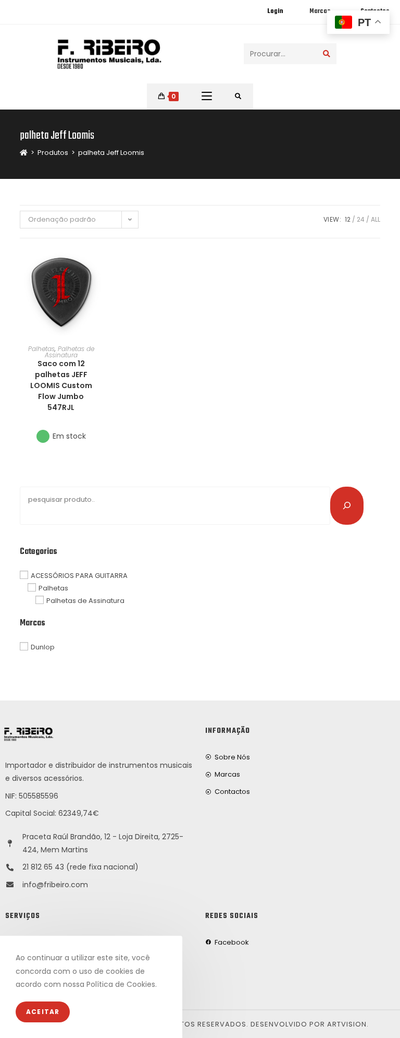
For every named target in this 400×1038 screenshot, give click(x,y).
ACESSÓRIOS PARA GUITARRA (79, 576)
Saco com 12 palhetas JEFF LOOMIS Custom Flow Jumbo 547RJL (61, 385)
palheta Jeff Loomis (111, 153)
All (375, 219)
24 (361, 219)
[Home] (24, 153)
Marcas (319, 11)
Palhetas (41, 348)
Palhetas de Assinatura (69, 351)
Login (275, 11)
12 (348, 219)
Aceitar (42, 1011)
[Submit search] (326, 53)
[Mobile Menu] (206, 96)
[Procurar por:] (238, 96)
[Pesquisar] (347, 505)
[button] (99, 294)
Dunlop (43, 647)
